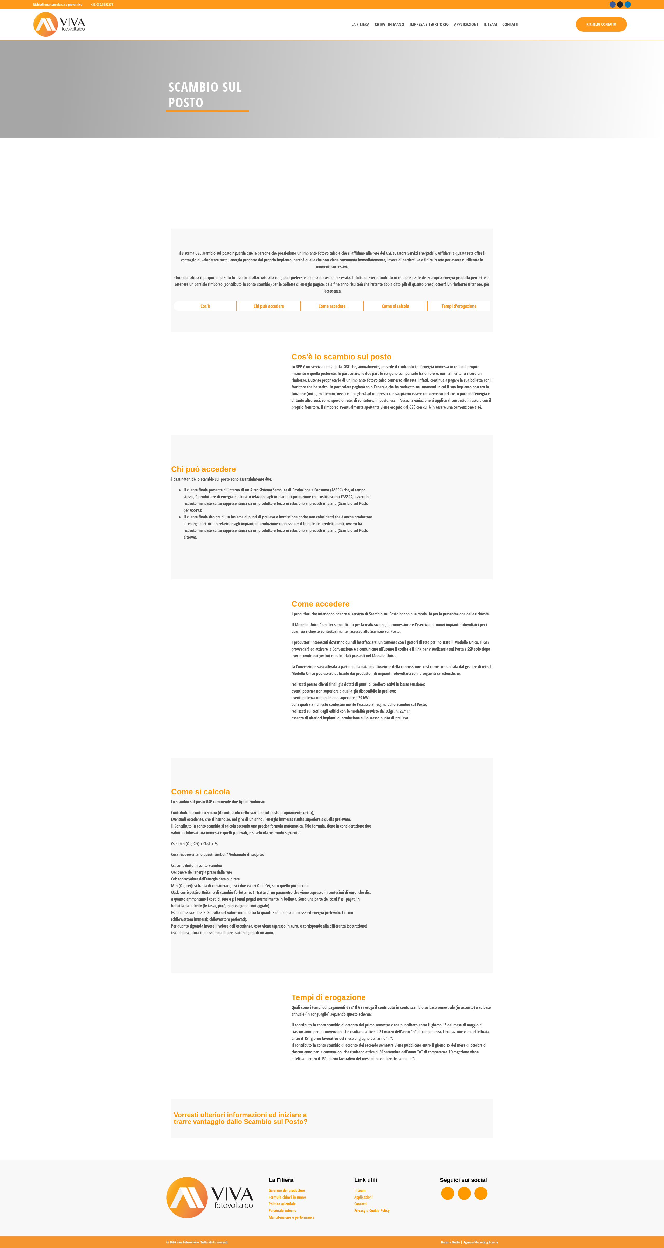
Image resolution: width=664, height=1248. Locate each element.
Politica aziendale (282, 1203)
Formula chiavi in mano (287, 1197)
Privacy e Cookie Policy (372, 1210)
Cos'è (205, 306)
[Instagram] (620, 4)
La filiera (360, 24)
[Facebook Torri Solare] (447, 1193)
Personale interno (282, 1210)
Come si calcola (395, 306)
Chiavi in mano (389, 24)
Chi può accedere (269, 306)
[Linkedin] (628, 4)
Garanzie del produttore (287, 1190)
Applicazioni (466, 24)
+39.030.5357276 (102, 4)
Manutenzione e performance (291, 1217)
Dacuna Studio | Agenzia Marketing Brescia (469, 1242)
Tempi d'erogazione (459, 306)
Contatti (510, 24)
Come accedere (332, 306)
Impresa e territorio (429, 24)
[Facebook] (613, 4)
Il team (490, 24)
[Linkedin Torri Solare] (480, 1193)
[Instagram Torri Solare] (464, 1193)
